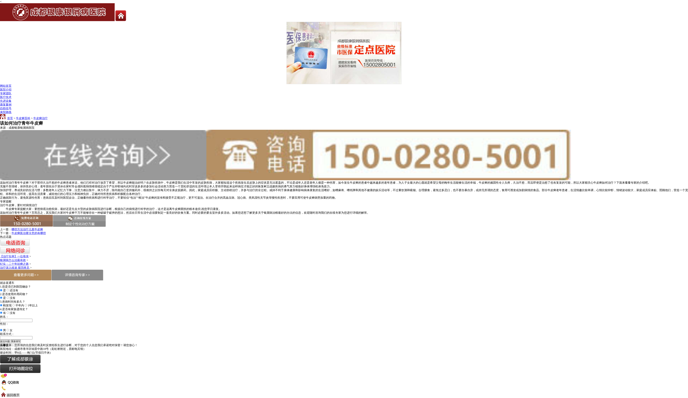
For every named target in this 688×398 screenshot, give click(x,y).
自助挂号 (5, 108)
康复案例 (5, 104)
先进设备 (5, 100)
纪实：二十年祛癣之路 (14, 263)
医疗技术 (5, 97)
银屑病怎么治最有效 (13, 260)
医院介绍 (5, 89)
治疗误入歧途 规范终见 (14, 267)
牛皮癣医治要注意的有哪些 (28, 233)
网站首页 (5, 85)
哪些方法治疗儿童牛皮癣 (27, 229)
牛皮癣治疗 (40, 118)
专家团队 (5, 93)
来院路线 (5, 112)
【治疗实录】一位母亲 (14, 256)
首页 (10, 118)
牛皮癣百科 (23, 118)
